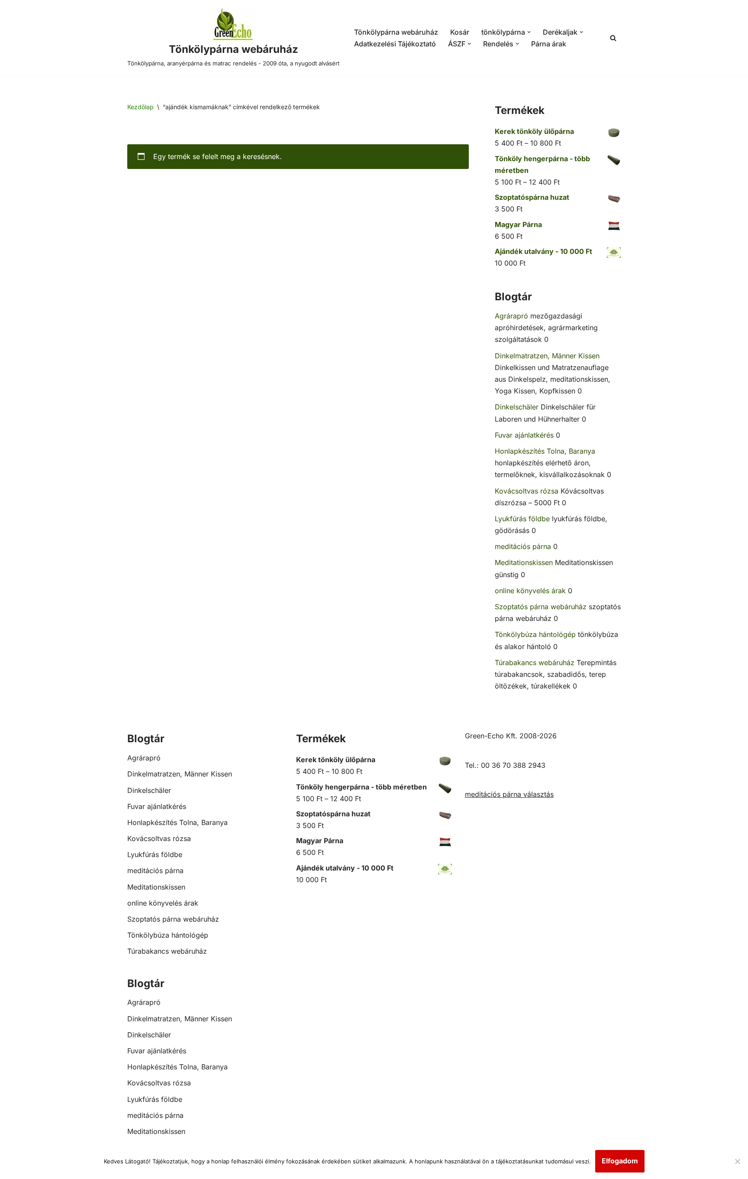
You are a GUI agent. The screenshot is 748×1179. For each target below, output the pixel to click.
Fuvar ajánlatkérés (524, 435)
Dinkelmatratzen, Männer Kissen (547, 355)
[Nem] (737, 1161)
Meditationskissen (524, 562)
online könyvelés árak (530, 590)
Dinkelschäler (516, 407)
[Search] (613, 38)
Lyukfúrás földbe (522, 518)
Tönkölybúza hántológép (535, 634)
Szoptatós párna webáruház (541, 606)
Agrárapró (511, 316)
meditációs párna (523, 546)
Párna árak (548, 43)
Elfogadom (620, 1160)
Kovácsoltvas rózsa (526, 491)
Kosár (459, 32)
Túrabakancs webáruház (534, 662)
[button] (529, 32)
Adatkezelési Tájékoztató (395, 43)
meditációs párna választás (509, 794)
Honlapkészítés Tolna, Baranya (545, 451)
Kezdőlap (140, 106)
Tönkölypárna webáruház (396, 32)
